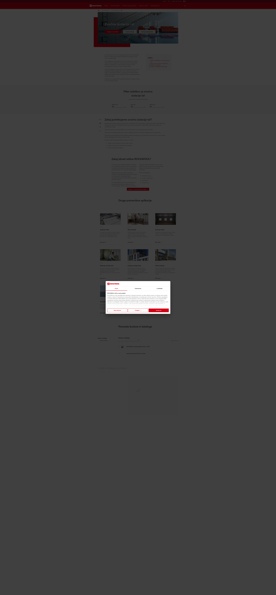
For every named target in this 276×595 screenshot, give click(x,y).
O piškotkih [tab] (159, 288)
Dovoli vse (158, 310)
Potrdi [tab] (116, 288)
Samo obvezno (117, 310)
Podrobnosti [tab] (138, 288)
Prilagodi (137, 310)
